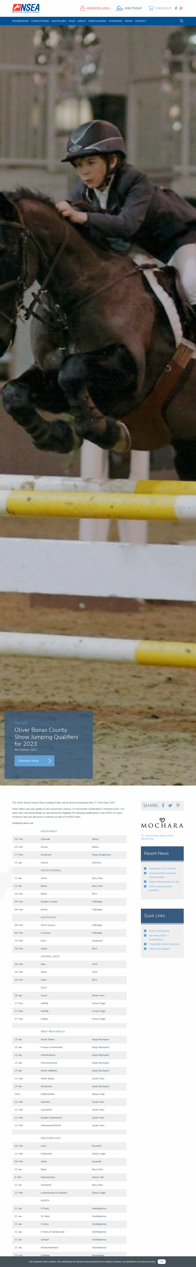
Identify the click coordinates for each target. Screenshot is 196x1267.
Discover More (29, 761)
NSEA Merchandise (159, 948)
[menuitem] (20, 21)
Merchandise (97, 21)
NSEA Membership (159, 931)
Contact (140, 21)
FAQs (72, 21)
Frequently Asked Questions (164, 944)
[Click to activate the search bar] (181, 21)
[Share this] (163, 805)
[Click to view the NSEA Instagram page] (181, 8)
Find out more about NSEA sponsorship (157, 837)
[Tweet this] (170, 805)
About (81, 21)
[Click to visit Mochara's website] (162, 824)
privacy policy (148, 1261)
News (128, 21)
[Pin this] (177, 805)
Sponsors (115, 21)
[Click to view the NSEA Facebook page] (176, 8)
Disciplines (58, 21)
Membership (20, 21)
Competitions (40, 21)
